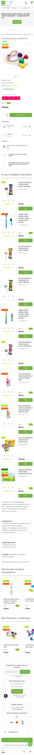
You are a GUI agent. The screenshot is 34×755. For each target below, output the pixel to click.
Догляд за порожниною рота (13, 34)
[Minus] (7, 116)
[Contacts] (26, 2)
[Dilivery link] (30, 127)
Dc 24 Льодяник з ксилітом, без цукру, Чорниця (25, 184)
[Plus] (7, 114)
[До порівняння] (30, 751)
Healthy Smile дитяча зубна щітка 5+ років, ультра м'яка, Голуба (23, 218)
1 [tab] (15, 76)
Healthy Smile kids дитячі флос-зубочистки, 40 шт (25, 471)
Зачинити (17, 22)
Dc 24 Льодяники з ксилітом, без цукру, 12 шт (25, 439)
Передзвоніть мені (17, 686)
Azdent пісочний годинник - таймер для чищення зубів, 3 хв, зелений (11, 601)
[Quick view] (4, 200)
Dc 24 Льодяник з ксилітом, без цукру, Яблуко (25, 280)
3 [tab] (18, 76)
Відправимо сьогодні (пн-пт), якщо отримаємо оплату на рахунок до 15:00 (18, 164)
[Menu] (3, 3)
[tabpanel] (17, 58)
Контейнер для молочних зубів (17, 562)
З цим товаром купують (16, 174)
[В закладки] (24, 751)
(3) (9, 85)
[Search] (3, 30)
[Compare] (12, 200)
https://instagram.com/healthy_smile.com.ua (17, 717)
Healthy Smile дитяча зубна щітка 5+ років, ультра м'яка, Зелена (23, 314)
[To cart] (25, 208)
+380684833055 (18, 684)
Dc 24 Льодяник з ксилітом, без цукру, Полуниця (25, 344)
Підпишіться (25, 671)
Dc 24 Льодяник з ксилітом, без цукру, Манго (25, 248)
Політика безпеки (18, 675)
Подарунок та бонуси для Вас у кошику (17, 154)
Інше (8, 80)
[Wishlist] (8, 200)
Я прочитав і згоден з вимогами (18, 676)
